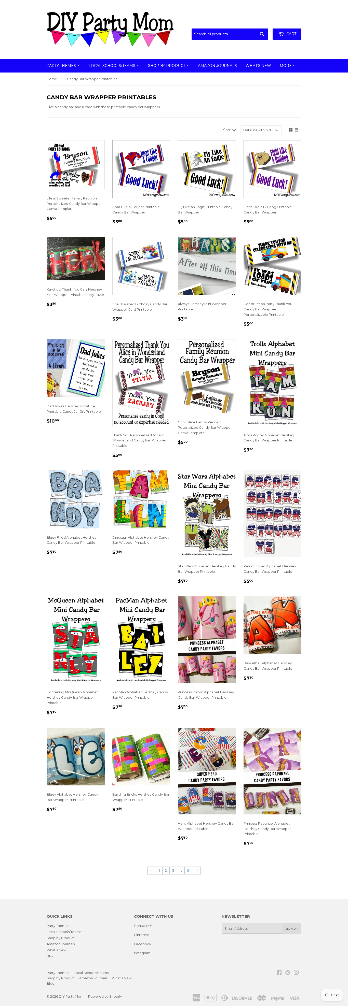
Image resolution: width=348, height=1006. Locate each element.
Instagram (142, 953)
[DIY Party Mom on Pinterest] (287, 973)
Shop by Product (167, 65)
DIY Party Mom (71, 996)
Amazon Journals (217, 65)
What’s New (258, 65)
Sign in (259, 22)
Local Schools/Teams (112, 65)
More (286, 65)
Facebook (142, 944)
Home (52, 79)
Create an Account (286, 22)
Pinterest (141, 935)
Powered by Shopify (105, 996)
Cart (290, 34)
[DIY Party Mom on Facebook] (279, 973)
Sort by (229, 130)
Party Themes (62, 65)
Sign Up (291, 928)
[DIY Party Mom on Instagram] (296, 973)
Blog (51, 956)
